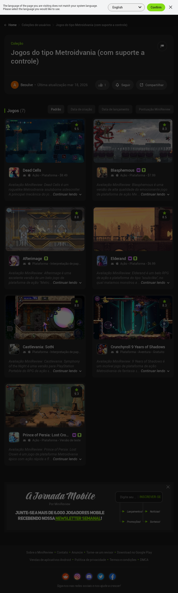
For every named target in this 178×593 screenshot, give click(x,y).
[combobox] (124, 7)
